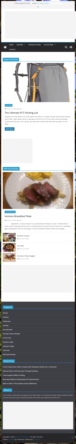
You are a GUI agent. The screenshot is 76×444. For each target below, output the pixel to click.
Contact (12, 49)
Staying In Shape (34, 45)
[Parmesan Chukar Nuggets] (9, 257)
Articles (5, 313)
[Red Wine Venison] (9, 237)
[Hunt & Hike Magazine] (5, 47)
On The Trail (48, 45)
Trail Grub (6, 350)
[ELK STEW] (9, 247)
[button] (24, 44)
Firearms (6, 317)
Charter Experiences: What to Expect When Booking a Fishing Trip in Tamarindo (30, 367)
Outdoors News (8, 342)
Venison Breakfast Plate (18, 216)
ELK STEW (20, 246)
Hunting (20, 45)
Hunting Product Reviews (11, 334)
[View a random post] (70, 47)
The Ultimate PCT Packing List (21, 112)
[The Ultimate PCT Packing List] (38, 82)
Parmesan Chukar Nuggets (26, 256)
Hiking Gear (9, 105)
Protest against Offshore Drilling (14, 375)
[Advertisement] (40, 25)
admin (20, 109)
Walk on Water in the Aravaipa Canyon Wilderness (20, 383)
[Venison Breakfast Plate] (38, 190)
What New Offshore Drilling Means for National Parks (48, 4)
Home (11, 45)
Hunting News (7, 329)
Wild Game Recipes (10, 212)
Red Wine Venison (23, 236)
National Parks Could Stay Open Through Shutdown (20, 371)
